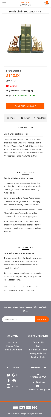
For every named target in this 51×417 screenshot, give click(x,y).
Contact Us (38, 342)
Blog (14, 386)
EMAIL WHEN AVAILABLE (25, 106)
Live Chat (40, 382)
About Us (12, 342)
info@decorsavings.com (38, 389)
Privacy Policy (12, 346)
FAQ (38, 346)
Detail (12, 118)
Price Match (41, 118)
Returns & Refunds (38, 349)
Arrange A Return (38, 353)
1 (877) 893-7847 (38, 377)
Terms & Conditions (12, 349)
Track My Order (38, 357)
